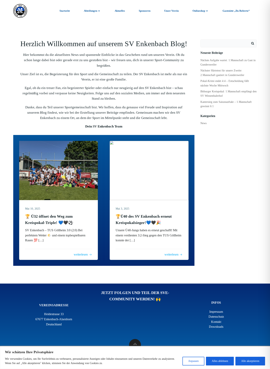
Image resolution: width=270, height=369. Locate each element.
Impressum (216, 311)
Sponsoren (144, 10)
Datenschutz (216, 316)
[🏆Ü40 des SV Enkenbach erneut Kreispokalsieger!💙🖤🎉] (149, 170)
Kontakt (216, 321)
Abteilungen (90, 10)
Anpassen (193, 361)
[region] (135, 357)
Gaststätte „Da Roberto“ (236, 10)
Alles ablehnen (220, 361)
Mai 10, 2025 (32, 208)
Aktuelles (120, 10)
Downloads (216, 326)
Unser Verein (171, 10)
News (203, 123)
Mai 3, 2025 (122, 208)
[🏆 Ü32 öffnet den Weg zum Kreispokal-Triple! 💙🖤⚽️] (58, 170)
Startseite (64, 10)
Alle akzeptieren (250, 361)
